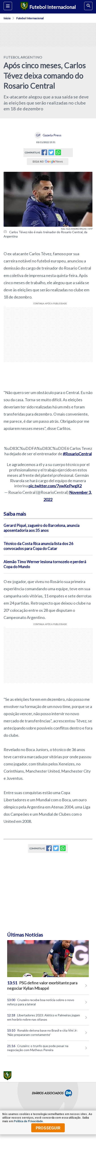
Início (7, 18)
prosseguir (48, 1128)
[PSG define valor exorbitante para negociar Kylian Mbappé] (48, 958)
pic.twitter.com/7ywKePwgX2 (55, 485)
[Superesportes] (23, 7)
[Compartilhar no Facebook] (44, 154)
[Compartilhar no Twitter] (51, 154)
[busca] (88, 6)
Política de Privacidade (28, 1121)
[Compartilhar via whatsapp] (58, 153)
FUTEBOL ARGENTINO (23, 57)
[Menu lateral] (8, 6)
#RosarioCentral (77, 453)
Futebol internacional (30, 18)
